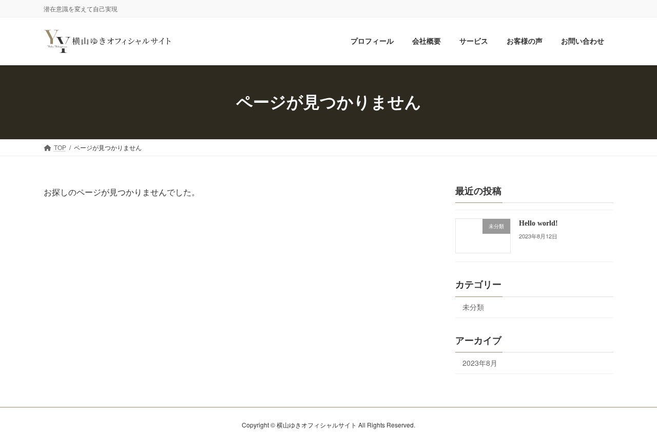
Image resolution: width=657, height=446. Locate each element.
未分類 (473, 307)
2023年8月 (479, 363)
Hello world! (538, 223)
